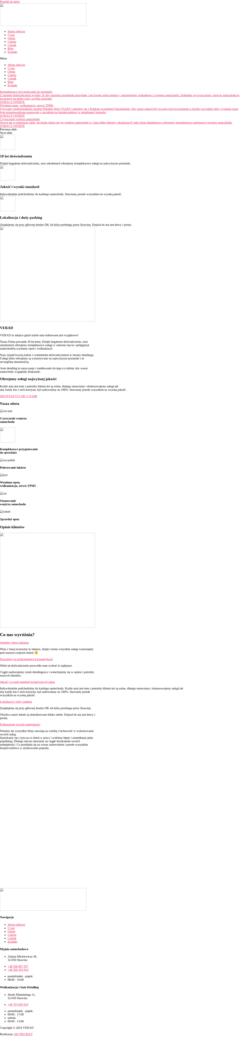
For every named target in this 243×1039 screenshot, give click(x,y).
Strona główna (16, 31)
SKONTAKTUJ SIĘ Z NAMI (18, 396)
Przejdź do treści (10, 1)
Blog (10, 48)
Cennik (12, 45)
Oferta (11, 38)
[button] (121, 58)
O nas (11, 34)
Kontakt (12, 52)
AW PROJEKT (23, 1034)
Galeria (12, 41)
